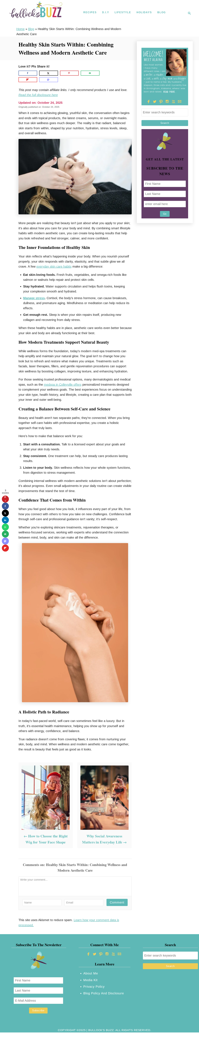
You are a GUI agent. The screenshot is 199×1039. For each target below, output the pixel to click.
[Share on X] (48, 73)
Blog (31, 29)
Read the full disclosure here (38, 95)
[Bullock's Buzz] (35, 13)
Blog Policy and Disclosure (103, 993)
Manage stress (34, 298)
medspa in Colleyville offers (62, 384)
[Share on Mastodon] (48, 79)
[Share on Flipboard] (28, 79)
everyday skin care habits (54, 266)
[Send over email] (90, 73)
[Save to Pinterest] (69, 73)
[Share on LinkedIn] (5, 520)
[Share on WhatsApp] (5, 527)
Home (20, 29)
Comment (117, 902)
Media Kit (90, 980)
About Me (90, 973)
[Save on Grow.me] (104, 73)
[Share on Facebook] (28, 73)
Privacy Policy (94, 986)
